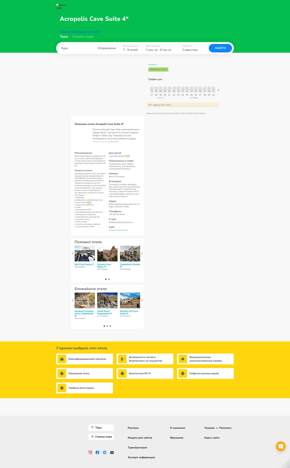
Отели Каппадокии (172, 113)
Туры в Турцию (186, 113)
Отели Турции (199, 113)
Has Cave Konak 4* (84, 264)
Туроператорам (137, 447)
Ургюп (95, 32)
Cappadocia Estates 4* (130, 265)
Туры (64, 37)
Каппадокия (80, 32)
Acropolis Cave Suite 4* (118, 230)
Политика (225, 428)
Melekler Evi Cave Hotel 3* (129, 312)
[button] (218, 91)
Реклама (133, 428)
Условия (209, 428)
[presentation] (73, 253)
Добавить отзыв (158, 69)
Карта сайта (211, 437)
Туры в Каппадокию (154, 113)
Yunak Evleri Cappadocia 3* (104, 312)
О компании (177, 428)
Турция (65, 32)
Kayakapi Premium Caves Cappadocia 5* (84, 313)
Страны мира (83, 37)
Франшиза (176, 437)
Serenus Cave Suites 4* (104, 265)
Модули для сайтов (140, 437)
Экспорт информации (141, 457)
